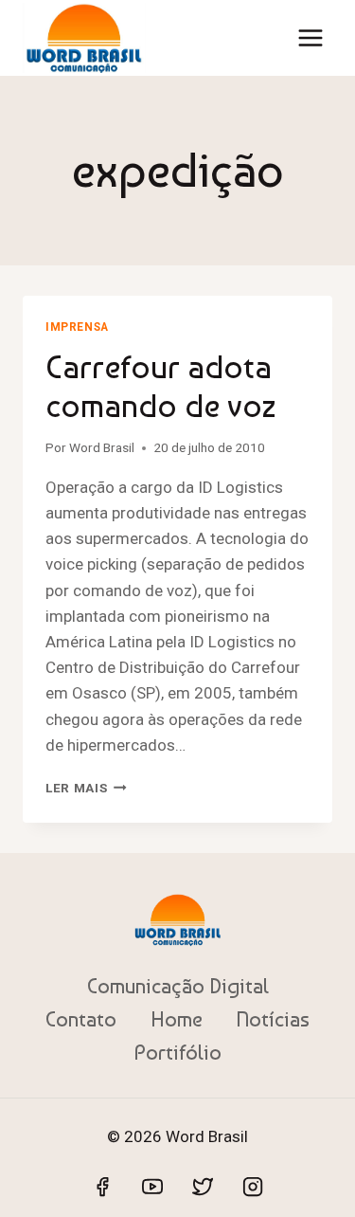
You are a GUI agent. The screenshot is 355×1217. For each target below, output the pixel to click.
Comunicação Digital (178, 985)
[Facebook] (102, 1187)
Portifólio (178, 1052)
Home (177, 1019)
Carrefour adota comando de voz (160, 386)
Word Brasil (101, 447)
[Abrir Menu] (310, 37)
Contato (80, 1019)
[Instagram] (253, 1187)
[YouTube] (152, 1187)
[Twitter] (202, 1187)
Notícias (273, 1019)
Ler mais (86, 787)
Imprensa (77, 327)
